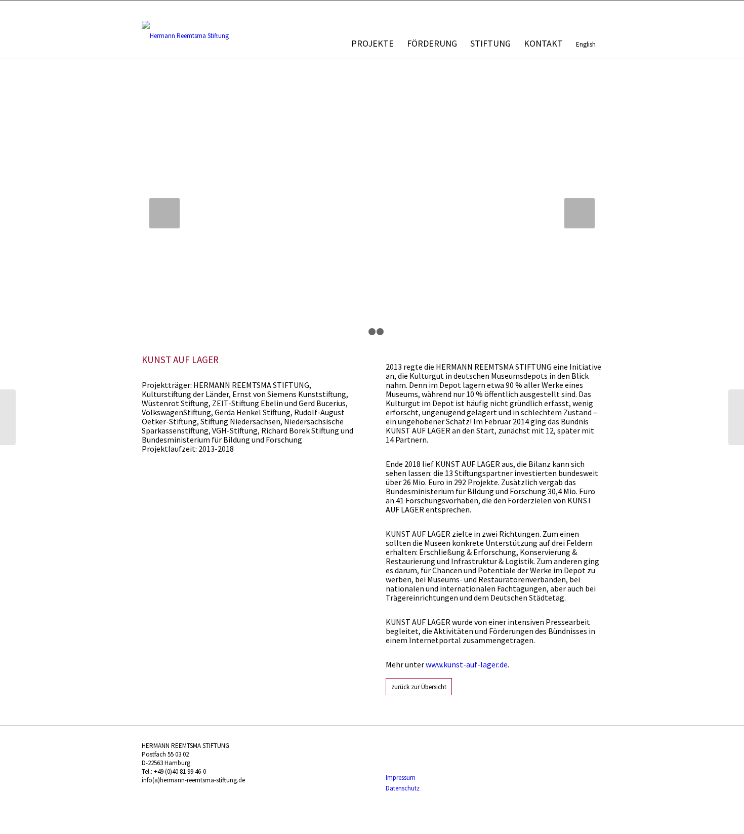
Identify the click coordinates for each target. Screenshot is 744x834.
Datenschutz (403, 788)
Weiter (579, 213)
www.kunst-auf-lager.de (467, 664)
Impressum (401, 777)
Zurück (164, 213)
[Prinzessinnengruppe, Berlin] (736, 417)
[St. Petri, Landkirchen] (8, 417)
